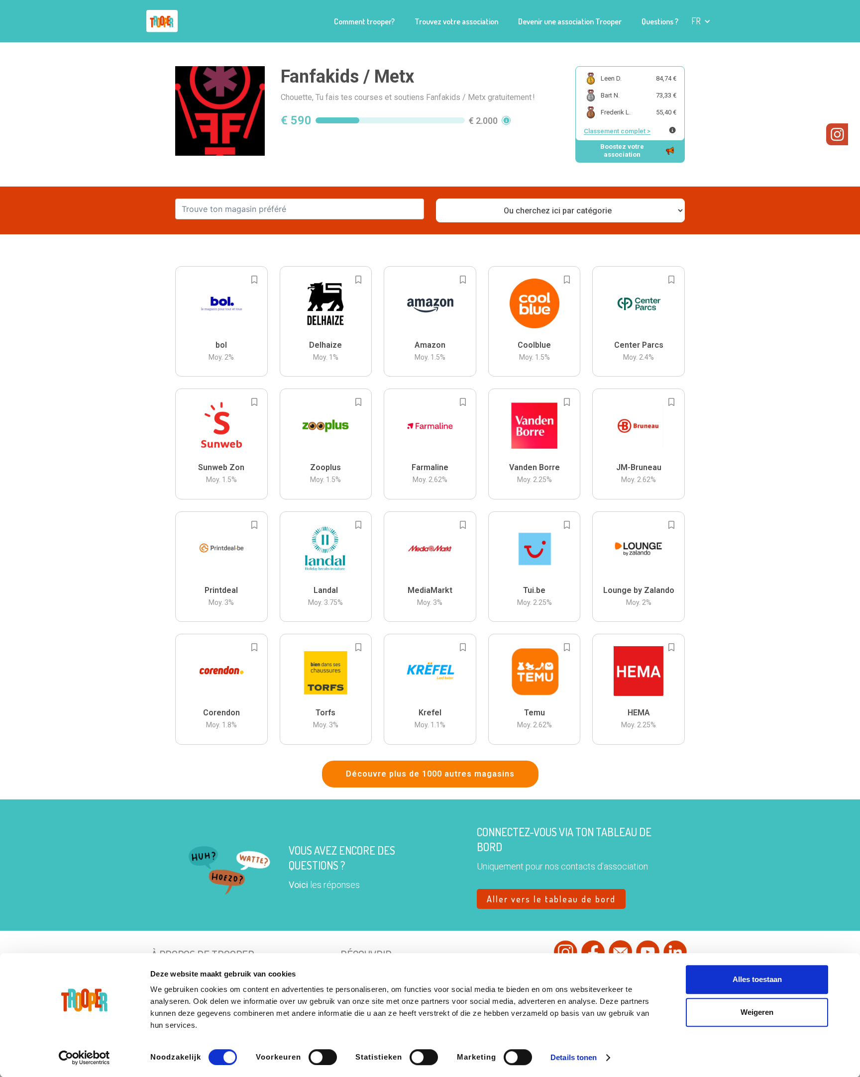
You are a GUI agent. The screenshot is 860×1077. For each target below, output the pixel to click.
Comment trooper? (364, 21)
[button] (701, 21)
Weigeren (757, 1012)
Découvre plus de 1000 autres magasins (430, 774)
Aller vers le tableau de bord (551, 898)
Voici (298, 885)
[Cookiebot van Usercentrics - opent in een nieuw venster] (84, 1057)
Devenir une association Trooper (570, 21)
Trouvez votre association (456, 21)
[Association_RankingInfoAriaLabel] (672, 130)
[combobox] (299, 208)
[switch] (323, 1057)
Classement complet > (617, 131)
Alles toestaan (757, 979)
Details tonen (573, 1057)
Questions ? (660, 21)
